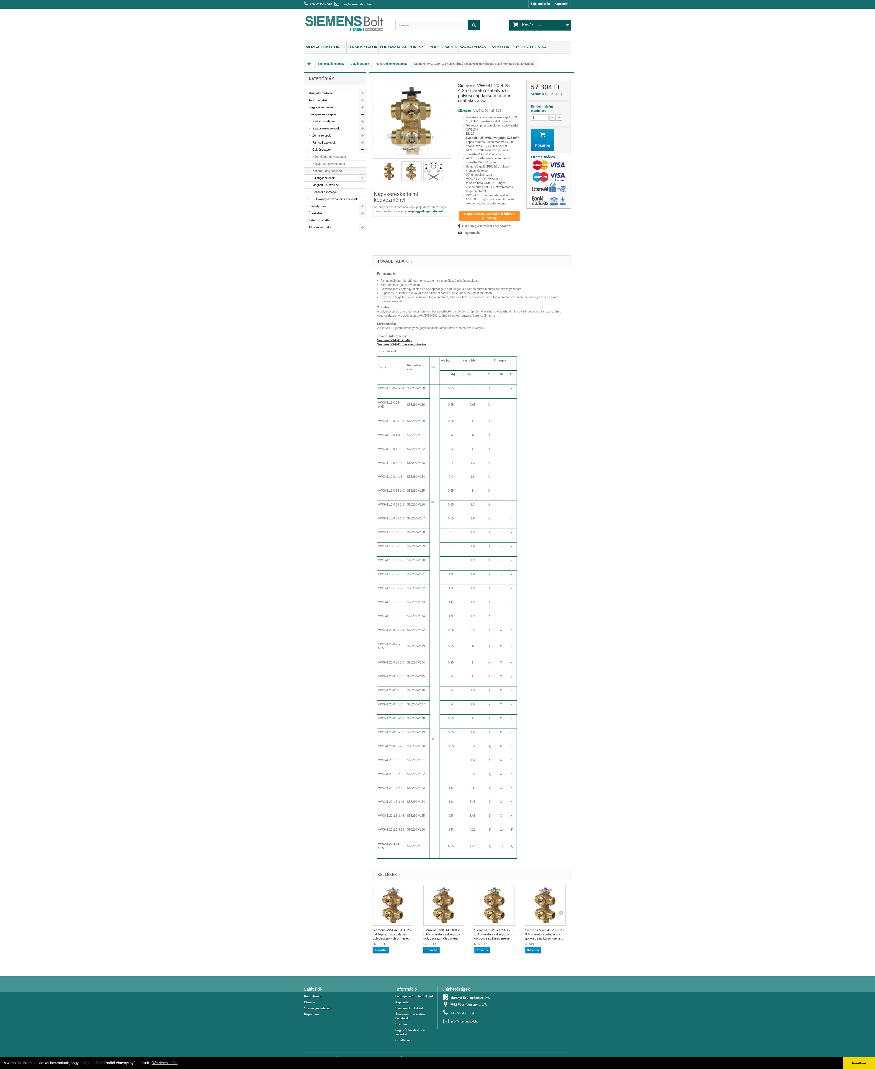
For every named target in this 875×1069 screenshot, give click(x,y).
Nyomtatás (472, 233)
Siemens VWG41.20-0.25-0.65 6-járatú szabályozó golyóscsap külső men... (443, 934)
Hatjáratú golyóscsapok (327, 171)
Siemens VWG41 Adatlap (394, 340)
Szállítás (401, 1024)
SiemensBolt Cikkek (409, 1008)
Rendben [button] (859, 1063)
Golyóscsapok (321, 149)
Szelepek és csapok (438, 46)
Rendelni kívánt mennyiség (542, 108)
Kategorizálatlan (320, 220)
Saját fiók (313, 989)
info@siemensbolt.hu (356, 4)
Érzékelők (498, 46)
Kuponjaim (312, 1014)
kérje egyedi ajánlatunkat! (426, 211)
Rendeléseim (313, 996)
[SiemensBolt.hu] (346, 23)
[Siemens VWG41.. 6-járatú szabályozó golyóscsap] (389, 171)
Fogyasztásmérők (398, 46)
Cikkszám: (465, 110)
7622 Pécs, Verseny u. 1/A (468, 1004)
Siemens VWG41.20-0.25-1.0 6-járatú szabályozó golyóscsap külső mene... (493, 934)
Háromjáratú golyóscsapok (329, 156)
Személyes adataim (318, 1008)
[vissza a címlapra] (309, 64)
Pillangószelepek (323, 178)
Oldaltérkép (403, 1040)
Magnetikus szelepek (325, 185)
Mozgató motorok (325, 46)
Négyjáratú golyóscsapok (328, 163)
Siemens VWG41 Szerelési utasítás (401, 344)
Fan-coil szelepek (323, 142)
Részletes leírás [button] (165, 1063)
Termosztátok (362, 46)
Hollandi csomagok (324, 192)
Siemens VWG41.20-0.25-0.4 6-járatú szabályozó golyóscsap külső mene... (392, 934)
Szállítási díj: (541, 94)
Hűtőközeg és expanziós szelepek (334, 199)
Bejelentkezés (540, 3)
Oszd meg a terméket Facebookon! (486, 226)
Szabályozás (473, 46)
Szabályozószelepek (325, 128)
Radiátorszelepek (323, 121)
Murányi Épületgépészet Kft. (470, 997)
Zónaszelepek (321, 135)
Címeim (309, 1002)
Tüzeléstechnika (529, 46)
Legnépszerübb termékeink (414, 996)
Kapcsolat (561, 3)
